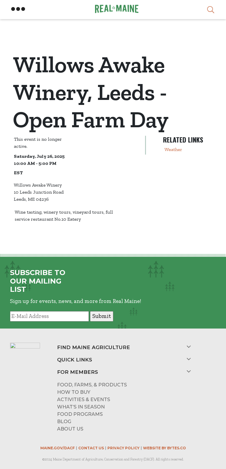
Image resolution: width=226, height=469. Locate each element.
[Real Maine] (116, 9)
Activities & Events (83, 399)
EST (18, 172)
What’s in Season (81, 407)
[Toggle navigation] (18, 9)
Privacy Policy (123, 448)
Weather (173, 149)
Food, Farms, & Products (92, 385)
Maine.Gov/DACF (57, 448)
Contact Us (91, 448)
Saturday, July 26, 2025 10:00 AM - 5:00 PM (39, 159)
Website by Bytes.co (164, 448)
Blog (64, 421)
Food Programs (80, 414)
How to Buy (73, 392)
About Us (70, 429)
